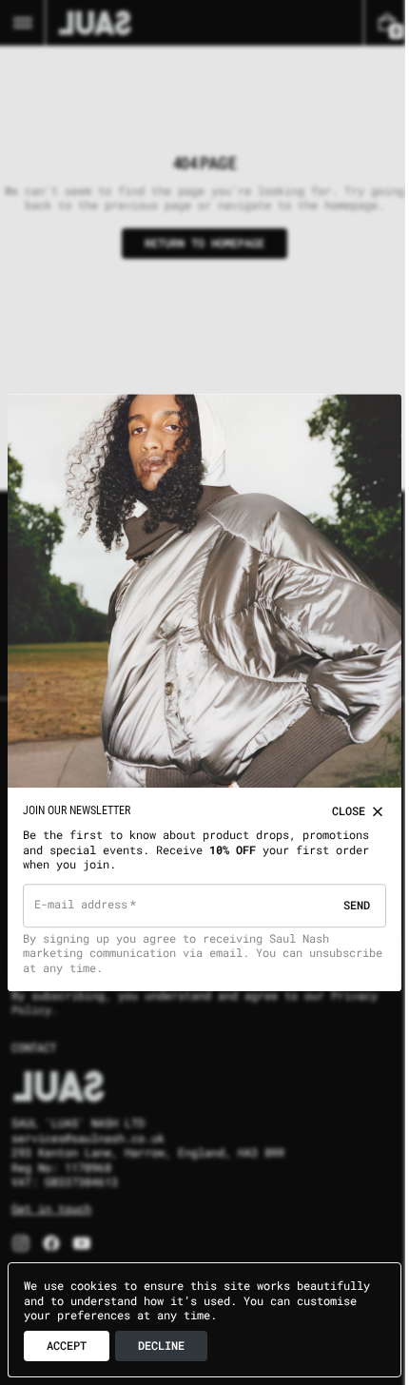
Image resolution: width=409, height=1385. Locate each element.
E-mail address (81, 897)
